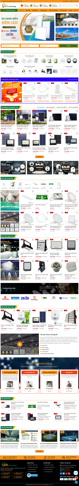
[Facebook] (61, 473)
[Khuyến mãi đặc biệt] (12, 92)
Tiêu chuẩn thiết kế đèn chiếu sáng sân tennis (28, 443)
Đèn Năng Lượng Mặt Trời (9, 107)
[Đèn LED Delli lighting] (44, 298)
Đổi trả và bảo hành (49, 469)
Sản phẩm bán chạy (7, 307)
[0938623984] (74, 1)
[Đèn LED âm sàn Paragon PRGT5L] (56, 267)
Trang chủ (21, 10)
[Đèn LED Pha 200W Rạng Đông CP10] (58, 417)
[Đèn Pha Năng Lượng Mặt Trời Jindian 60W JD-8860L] (8, 139)
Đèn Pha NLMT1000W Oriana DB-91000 (43, 414)
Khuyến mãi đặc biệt (10, 79)
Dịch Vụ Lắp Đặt (53, 10)
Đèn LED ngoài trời (7, 236)
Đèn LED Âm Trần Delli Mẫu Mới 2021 (17, 403)
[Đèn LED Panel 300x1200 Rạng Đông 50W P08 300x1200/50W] (70, 88)
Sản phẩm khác (6, 398)
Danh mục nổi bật (7, 52)
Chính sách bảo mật (49, 471)
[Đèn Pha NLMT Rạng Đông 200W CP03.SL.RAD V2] (23, 117)
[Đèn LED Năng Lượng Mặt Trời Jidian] (54, 298)
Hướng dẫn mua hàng (49, 465)
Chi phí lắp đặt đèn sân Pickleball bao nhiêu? (10, 443)
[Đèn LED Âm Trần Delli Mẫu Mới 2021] (5, 406)
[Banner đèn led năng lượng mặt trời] (65, 167)
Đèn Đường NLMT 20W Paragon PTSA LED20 (69, 403)
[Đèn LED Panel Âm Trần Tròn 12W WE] (29, 88)
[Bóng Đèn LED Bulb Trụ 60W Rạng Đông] (55, 316)
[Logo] (9, 5)
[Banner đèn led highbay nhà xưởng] (67, 19)
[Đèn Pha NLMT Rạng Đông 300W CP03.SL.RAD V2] (39, 117)
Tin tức (70, 10)
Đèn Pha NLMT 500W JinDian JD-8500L (16, 414)
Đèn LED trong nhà (7, 178)
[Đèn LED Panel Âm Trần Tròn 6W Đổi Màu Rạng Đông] (27, 218)
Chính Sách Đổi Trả (32, 469)
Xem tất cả (39, 156)
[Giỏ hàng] (53, 5)
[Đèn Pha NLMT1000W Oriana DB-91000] (32, 417)
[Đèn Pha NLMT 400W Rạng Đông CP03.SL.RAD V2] (55, 117)
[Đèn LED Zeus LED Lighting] (25, 298)
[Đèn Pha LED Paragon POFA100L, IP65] (71, 267)
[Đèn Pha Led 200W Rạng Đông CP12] (71, 245)
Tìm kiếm (68, 45)
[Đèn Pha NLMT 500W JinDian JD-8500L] (5, 417)
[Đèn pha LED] (49, 70)
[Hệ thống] (25, 5)
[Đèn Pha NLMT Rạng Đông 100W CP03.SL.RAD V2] (8, 117)
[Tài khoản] (65, 1)
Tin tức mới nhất (6, 427)
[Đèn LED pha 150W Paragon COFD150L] (56, 245)
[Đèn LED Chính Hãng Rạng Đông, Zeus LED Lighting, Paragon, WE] (27, 27)
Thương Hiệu (43, 10)
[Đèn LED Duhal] (34, 298)
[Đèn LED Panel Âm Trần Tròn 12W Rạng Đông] (56, 218)
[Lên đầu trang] (76, 470)
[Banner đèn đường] (10, 270)
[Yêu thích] (44, 5)
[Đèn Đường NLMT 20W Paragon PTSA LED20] (58, 406)
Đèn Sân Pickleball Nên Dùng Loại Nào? (49, 443)
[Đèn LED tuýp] (69, 70)
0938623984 (67, 468)
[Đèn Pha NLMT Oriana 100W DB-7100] (71, 139)
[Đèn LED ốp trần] (69, 59)
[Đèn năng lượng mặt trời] (10, 59)
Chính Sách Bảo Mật (32, 471)
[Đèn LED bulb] (49, 59)
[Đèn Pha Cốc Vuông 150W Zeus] (42, 267)
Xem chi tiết (43, 290)
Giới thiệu (28, 10)
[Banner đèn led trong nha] (13, 167)
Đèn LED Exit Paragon (43, 402)
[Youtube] (66, 473)
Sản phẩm (34, 10)
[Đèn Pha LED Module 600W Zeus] (71, 316)
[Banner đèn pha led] (10, 248)
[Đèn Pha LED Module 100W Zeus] (27, 245)
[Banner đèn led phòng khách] (10, 200)
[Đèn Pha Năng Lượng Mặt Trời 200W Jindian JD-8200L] (39, 139)
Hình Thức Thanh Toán (32, 465)
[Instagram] (69, 473)
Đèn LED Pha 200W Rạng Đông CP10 (70, 414)
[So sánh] (34, 5)
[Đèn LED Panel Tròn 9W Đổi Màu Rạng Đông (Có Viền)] (71, 197)
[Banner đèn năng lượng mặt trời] (67, 34)
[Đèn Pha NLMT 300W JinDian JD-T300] (55, 139)
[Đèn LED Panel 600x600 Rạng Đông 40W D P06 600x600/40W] (71, 218)
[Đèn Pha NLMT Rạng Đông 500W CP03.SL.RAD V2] (71, 117)
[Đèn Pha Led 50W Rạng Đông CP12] (27, 267)
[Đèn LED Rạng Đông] (5, 298)
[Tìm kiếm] (77, 5)
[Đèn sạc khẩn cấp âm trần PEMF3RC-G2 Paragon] (56, 197)
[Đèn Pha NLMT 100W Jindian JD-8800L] (23, 139)
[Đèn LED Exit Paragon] (42, 197)
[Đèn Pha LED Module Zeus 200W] (42, 245)
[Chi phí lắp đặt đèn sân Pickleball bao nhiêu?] (10, 436)
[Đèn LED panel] (10, 70)
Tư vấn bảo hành (6, 477)
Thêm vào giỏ (56, 96)
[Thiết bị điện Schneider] (73, 298)
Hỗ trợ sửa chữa (19, 477)
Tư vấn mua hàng (6, 473)
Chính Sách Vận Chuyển (33, 467)
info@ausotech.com (67, 470)
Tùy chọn (28, 96)
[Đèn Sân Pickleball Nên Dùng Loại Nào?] (49, 436)
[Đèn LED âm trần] (29, 59)
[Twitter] (64, 473)
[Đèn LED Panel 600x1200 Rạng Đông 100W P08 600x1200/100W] (57, 88)
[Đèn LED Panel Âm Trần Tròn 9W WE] (43, 88)
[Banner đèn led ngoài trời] (39, 167)
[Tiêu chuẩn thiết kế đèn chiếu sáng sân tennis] (29, 436)
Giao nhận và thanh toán (49, 467)
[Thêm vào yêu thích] (34, 83)
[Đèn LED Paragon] (15, 298)
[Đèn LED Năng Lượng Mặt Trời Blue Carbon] (63, 298)
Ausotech (51, 484)
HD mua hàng (63, 10)
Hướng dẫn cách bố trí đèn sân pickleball (68, 443)
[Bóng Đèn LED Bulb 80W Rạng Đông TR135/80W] (23, 316)
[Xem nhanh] (32, 96)
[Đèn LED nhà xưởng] (29, 70)
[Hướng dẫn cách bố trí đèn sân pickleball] (69, 436)
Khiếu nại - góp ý (19, 473)
